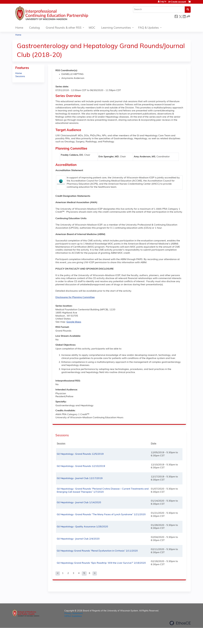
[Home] (60, 14)
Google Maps (73, 322)
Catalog (34, 28)
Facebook (176, 16)
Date (153, 443)
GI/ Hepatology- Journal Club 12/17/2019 (80, 478)
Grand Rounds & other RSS (63, 28)
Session (61, 443)
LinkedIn (184, 16)
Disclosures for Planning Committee (75, 297)
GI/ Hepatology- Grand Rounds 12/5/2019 (80, 454)
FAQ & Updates (148, 28)
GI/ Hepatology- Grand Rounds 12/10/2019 (81, 466)
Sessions (20, 76)
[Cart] (189, 3)
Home (19, 28)
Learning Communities (116, 28)
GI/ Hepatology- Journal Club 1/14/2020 (79, 502)
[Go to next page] (94, 573)
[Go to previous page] (57, 573)
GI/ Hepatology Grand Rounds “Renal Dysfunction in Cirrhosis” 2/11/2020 (97, 551)
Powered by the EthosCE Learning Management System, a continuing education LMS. (180, 623)
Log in (163, 2)
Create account (178, 2)
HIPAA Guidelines (73, 616)
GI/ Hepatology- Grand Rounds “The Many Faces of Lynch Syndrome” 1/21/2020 (101, 514)
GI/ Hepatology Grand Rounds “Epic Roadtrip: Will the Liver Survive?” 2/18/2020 (101, 563)
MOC (92, 28)
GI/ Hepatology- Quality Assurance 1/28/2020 (82, 527)
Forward (188, 16)
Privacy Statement (73, 613)
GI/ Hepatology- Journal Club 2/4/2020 (78, 539)
